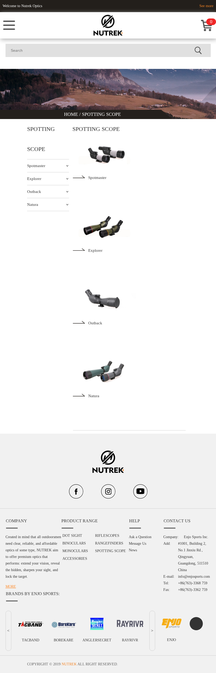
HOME (71, 114)
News (133, 550)
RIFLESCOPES (107, 536)
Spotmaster (36, 166)
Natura (32, 204)
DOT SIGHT (72, 536)
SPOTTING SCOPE (101, 114)
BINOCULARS (74, 543)
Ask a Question (140, 537)
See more (206, 6)
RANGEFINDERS (109, 543)
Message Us (137, 544)
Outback (34, 191)
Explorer (34, 179)
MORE (11, 587)
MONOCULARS (75, 551)
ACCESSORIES (74, 559)
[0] (207, 30)
